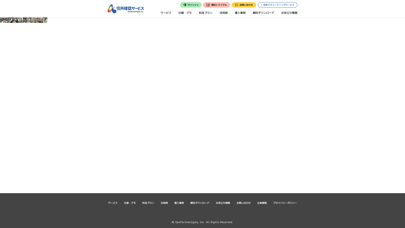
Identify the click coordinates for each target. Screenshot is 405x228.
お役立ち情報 (223, 202)
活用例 (164, 202)
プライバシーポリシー (285, 202)
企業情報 (262, 202)
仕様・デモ (130, 202)
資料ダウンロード (199, 202)
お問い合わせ (244, 202)
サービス (113, 202)
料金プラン (148, 202)
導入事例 (179, 202)
